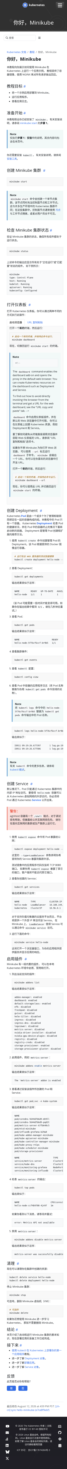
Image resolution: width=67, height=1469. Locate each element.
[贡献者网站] (59, 1426)
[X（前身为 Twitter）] (7, 1458)
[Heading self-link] (24, 86)
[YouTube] (7, 1426)
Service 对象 (32, 1367)
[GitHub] (59, 1432)
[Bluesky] (7, 1452)
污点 (57, 210)
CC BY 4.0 (33, 1429)
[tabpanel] (35, 415)
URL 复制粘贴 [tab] (35, 322)
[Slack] (59, 1439)
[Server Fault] (7, 1439)
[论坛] (7, 1432)
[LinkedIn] (7, 1445)
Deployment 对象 (35, 1358)
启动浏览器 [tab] (16, 322)
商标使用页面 (35, 1444)
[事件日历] (59, 1445)
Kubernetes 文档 (16, 52)
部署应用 (29, 1362)
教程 (32, 52)
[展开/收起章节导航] (39, 37)
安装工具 (12, 158)
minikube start (28, 123)
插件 (36, 964)
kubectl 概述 (17, 769)
